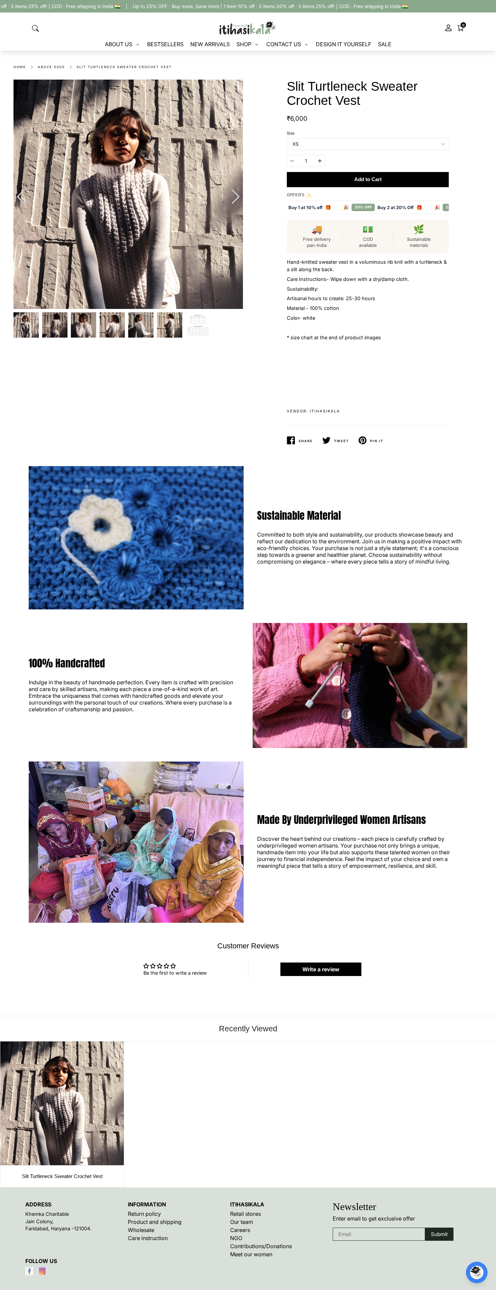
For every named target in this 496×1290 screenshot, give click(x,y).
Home (19, 67)
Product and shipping (155, 1222)
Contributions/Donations (261, 1246)
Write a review (320, 969)
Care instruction (148, 1238)
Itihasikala (325, 411)
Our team (241, 1222)
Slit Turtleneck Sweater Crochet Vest (124, 67)
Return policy (144, 1213)
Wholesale (141, 1230)
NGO (236, 1238)
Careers (240, 1230)
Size (291, 133)
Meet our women (251, 1254)
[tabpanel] (128, 194)
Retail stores (245, 1213)
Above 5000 (51, 67)
